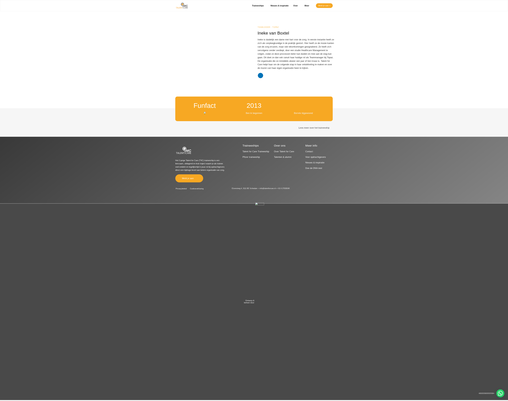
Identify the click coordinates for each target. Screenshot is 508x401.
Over (295, 5)
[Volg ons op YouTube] (311, 188)
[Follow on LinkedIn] (260, 75)
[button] (500, 393)
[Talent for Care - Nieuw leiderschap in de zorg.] (181, 5)
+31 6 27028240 (283, 188)
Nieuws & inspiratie (280, 5)
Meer (307, 5)
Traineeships (258, 5)
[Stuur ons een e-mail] (304, 188)
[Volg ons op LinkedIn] (308, 188)
